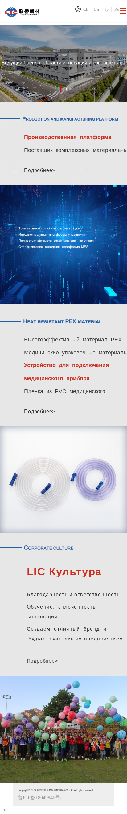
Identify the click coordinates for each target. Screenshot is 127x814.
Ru (116, 9)
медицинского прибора (54, 378)
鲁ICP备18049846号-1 (41, 797)
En (96, 9)
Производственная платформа (65, 137)
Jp (107, 9)
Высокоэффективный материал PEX (73, 340)
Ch (85, 9)
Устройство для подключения (64, 365)
